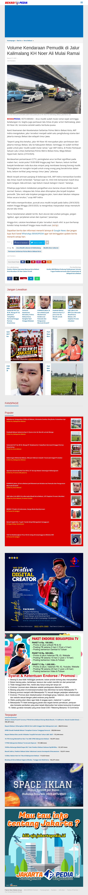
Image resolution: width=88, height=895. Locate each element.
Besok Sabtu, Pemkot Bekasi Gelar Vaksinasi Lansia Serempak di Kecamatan (32, 751)
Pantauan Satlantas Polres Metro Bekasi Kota (24, 251)
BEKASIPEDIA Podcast (31, 890)
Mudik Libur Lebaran (51, 248)
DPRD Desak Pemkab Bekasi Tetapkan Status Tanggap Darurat (27, 730)
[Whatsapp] (37, 278)
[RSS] (49, 261)
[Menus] (81, 2)
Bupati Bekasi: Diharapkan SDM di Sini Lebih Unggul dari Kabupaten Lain (31, 726)
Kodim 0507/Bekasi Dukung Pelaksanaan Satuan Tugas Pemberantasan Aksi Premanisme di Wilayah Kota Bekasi (64, 270)
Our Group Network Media (13, 892)
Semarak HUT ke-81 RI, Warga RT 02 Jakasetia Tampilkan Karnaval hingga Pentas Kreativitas (13, 316)
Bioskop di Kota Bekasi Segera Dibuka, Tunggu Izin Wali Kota (27, 760)
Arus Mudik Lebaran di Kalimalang (28, 248)
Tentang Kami (44, 890)
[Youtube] (43, 261)
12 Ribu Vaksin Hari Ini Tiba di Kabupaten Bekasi (22, 756)
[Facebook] (22, 261)
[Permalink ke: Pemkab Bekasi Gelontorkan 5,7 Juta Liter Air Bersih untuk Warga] (59, 303)
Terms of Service (72, 890)
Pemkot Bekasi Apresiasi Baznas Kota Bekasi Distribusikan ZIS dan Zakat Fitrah (23, 269)
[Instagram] (38, 261)
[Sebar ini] (9, 278)
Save (24, 278)
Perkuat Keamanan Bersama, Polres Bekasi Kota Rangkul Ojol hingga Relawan (28, 315)
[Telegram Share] (30, 278)
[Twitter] (28, 261)
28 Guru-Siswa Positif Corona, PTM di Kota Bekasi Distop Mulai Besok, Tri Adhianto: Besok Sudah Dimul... (42, 720)
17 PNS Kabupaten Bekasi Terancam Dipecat (20, 743)
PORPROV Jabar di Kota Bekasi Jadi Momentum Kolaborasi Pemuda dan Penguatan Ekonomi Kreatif (43, 316)
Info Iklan (62, 890)
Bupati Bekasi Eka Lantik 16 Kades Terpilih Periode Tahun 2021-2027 (29, 734)
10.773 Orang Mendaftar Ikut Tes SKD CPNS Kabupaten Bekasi (27, 739)
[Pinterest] (33, 261)
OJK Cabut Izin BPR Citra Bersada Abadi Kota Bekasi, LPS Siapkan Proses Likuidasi (74, 315)
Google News (60, 230)
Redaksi (54, 890)
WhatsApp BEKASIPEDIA (33, 233)
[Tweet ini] (16, 278)
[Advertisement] (44, 21)
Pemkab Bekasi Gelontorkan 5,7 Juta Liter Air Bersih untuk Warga (58, 314)
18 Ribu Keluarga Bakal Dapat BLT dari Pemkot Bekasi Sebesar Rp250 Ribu (31, 747)
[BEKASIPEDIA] (16, 3)
